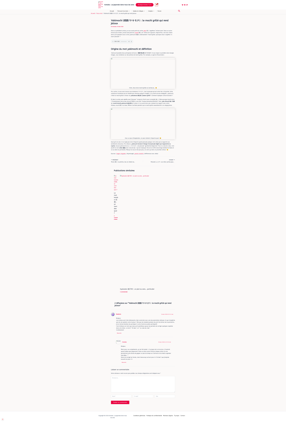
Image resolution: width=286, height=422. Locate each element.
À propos (176, 415)
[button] (145, 4)
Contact (182, 415)
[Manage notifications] (2, 419)
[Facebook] (184, 5)
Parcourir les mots (122, 11)
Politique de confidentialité (154, 415)
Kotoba (124, 342)
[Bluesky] (182, 5)
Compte (150, 11)
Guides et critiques (138, 11)
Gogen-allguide (120, 153)
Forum (159, 11)
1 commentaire (124, 292)
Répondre (119, 333)
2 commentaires (116, 217)
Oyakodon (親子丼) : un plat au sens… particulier (137, 289)
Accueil (112, 11)
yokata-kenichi (139, 153)
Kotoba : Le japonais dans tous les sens (119, 5)
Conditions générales (139, 415)
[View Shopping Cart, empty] (156, 4)
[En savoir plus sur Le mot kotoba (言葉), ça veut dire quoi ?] (116, 182)
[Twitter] (187, 5)
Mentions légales (168, 415)
